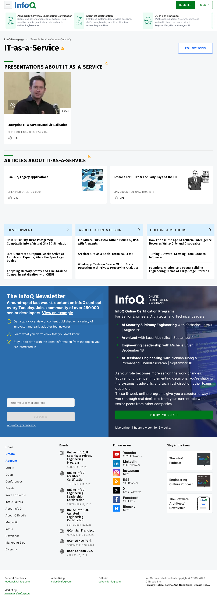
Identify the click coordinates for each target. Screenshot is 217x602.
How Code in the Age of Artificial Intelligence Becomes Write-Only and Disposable (180, 241)
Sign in (205, 4)
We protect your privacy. (21, 425)
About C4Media (16, 515)
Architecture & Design (100, 230)
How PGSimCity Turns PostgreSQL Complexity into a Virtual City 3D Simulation (37, 241)
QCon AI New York (79, 541)
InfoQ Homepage (14, 39)
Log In (10, 467)
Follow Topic (195, 48)
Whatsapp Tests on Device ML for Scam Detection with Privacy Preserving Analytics (108, 266)
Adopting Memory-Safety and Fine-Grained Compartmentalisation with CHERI (37, 272)
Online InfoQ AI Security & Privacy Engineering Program (79, 457)
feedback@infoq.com (17, 581)
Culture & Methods (168, 230)
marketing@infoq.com (17, 593)
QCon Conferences (14, 478)
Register (185, 4)
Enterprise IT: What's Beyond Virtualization (38, 125)
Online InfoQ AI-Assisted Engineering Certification (78, 515)
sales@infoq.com (61, 581)
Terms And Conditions (178, 585)
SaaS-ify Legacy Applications (28, 177)
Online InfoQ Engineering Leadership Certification (76, 495)
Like (16, 137)
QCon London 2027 (80, 551)
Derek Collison (18, 132)
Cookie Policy (202, 585)
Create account (11, 457)
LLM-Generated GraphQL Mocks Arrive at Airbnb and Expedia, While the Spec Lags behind (35, 257)
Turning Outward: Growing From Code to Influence (177, 255)
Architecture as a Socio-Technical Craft (105, 254)
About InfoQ (14, 508)
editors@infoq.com (110, 581)
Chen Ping (14, 191)
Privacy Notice (155, 585)
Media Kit (12, 522)
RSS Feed (63, 48)
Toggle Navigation (8, 5)
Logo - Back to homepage (25, 4)
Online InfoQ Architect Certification (76, 476)
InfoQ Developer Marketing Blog (15, 535)
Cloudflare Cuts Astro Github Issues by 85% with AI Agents (108, 241)
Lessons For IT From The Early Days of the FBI (145, 177)
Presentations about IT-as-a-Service (53, 67)
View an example (57, 313)
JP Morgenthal (124, 191)
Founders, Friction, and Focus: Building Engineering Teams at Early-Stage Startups (179, 269)
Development (20, 230)
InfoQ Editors (14, 502)
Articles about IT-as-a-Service (45, 160)
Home (9, 447)
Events (10, 488)
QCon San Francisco (81, 530)
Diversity (11, 549)
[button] (41, 416)
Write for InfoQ (16, 495)
